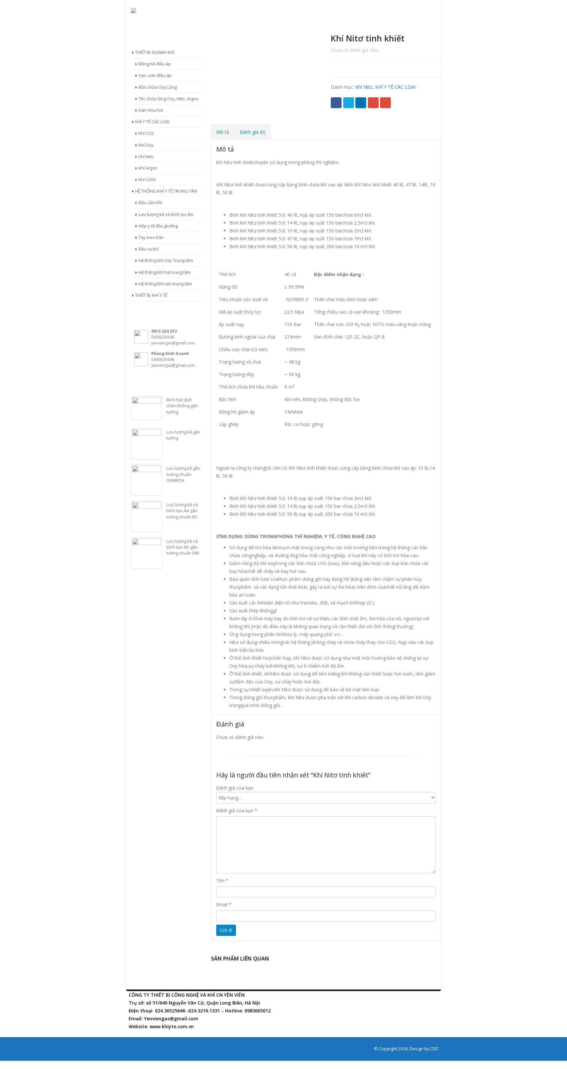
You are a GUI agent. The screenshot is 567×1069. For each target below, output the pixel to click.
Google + (373, 102)
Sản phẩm (231, 28)
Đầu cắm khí (150, 202)
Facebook (336, 102)
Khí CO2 (146, 133)
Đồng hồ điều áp (154, 64)
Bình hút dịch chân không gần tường (182, 406)
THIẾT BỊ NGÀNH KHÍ (154, 52)
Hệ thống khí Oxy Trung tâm (165, 260)
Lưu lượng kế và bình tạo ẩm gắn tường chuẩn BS (182, 510)
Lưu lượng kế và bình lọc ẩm (165, 214)
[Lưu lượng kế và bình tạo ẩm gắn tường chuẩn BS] (146, 516)
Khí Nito (363, 87)
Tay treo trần (151, 237)
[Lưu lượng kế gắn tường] (146, 444)
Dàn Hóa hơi (150, 110)
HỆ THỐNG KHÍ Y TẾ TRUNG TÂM (166, 191)
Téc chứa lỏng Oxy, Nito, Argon (168, 99)
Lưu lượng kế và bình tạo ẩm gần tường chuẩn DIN (182, 547)
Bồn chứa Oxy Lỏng (157, 87)
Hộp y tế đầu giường (158, 226)
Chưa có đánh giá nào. (355, 50)
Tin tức (327, 28)
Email (385, 102)
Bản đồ (361, 28)
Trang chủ (150, 28)
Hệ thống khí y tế (280, 28)
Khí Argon (148, 168)
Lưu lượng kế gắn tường (183, 435)
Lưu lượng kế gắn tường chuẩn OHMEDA (183, 474)
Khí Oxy (146, 145)
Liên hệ (395, 28)
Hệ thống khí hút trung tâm (164, 272)
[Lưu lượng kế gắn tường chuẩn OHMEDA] (146, 480)
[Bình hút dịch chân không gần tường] (146, 408)
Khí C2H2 (147, 179)
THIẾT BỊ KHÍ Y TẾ (151, 295)
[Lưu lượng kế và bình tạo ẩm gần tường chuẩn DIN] (146, 553)
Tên (222, 880)
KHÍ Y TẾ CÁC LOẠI (395, 87)
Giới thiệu (191, 28)
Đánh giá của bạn (234, 788)
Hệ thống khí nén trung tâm (165, 284)
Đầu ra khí (148, 249)
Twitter (348, 102)
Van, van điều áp (155, 75)
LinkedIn (360, 102)
